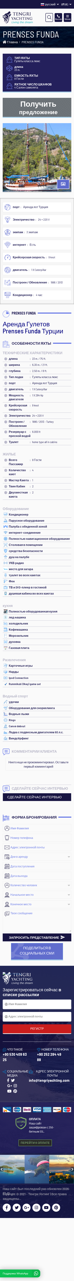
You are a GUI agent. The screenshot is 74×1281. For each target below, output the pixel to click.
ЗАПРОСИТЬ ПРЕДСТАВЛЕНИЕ (34, 937)
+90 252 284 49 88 (49, 1057)
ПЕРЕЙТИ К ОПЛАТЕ (35, 1142)
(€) (66, 4)
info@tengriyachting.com (49, 1080)
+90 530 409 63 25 (15, 1057)
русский (50, 4)
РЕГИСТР (37, 1028)
